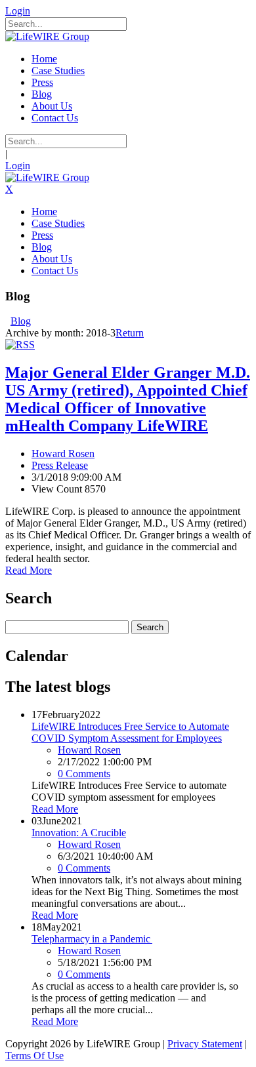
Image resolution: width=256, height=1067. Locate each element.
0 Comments (84, 773)
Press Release (60, 465)
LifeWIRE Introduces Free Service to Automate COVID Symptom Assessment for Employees (130, 732)
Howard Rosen (63, 453)
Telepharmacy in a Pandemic (92, 938)
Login (17, 10)
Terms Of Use (34, 1055)
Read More (28, 570)
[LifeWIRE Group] (47, 36)
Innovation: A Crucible (79, 832)
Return (130, 332)
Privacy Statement (204, 1043)
